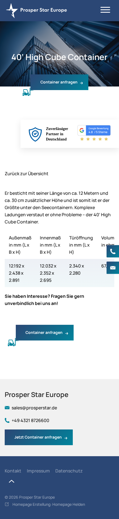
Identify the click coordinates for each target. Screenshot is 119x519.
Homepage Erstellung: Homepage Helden (48, 504)
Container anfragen (58, 82)
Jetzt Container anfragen (38, 437)
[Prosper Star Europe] (38, 10)
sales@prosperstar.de (113, 268)
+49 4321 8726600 (113, 251)
